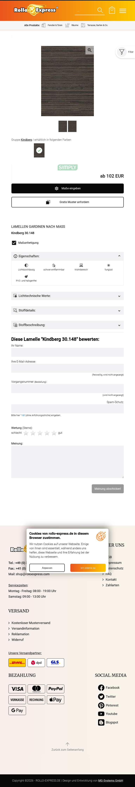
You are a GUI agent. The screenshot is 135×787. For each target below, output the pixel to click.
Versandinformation (25, 628)
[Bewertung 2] (33, 433)
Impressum (114, 562)
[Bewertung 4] (47, 433)
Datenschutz (114, 568)
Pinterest (111, 705)
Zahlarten (112, 585)
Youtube (110, 714)
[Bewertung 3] (40, 433)
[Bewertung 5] (54, 433)
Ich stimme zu (88, 567)
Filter (131, 52)
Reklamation (20, 634)
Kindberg (26, 139)
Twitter (110, 696)
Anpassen (47, 567)
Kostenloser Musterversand (31, 623)
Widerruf (18, 640)
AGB (109, 557)
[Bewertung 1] (26, 433)
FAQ (108, 574)
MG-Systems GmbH (110, 780)
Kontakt (111, 579)
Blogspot (111, 722)
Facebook (112, 687)
